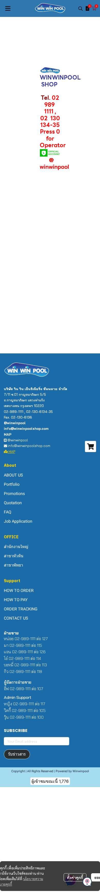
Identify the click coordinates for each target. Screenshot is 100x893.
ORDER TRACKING (20, 609)
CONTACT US (16, 618)
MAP (11, 452)
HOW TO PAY (16, 599)
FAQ (7, 512)
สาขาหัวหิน (13, 555)
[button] (80, 8)
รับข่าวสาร (17, 754)
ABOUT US (13, 475)
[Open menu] (8, 8)
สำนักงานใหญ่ (16, 546)
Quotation (13, 502)
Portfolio (11, 484)
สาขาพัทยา (13, 565)
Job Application (18, 521)
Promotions (14, 493)
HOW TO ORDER (19, 590)
